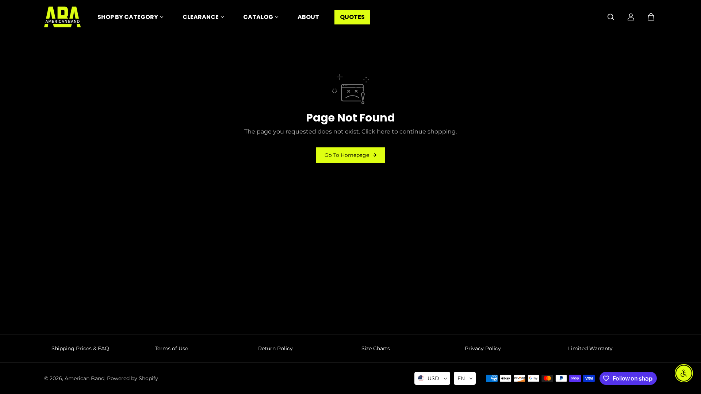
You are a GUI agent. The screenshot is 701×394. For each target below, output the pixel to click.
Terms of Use (171, 348)
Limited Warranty (590, 348)
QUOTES (352, 17)
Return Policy (275, 348)
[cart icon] (651, 17)
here (383, 131)
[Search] (611, 17)
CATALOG (258, 17)
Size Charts (375, 348)
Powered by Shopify (132, 378)
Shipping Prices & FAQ (80, 348)
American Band (84, 378)
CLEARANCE (201, 17)
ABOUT (308, 17)
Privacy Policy (483, 348)
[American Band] (62, 17)
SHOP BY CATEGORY (127, 17)
